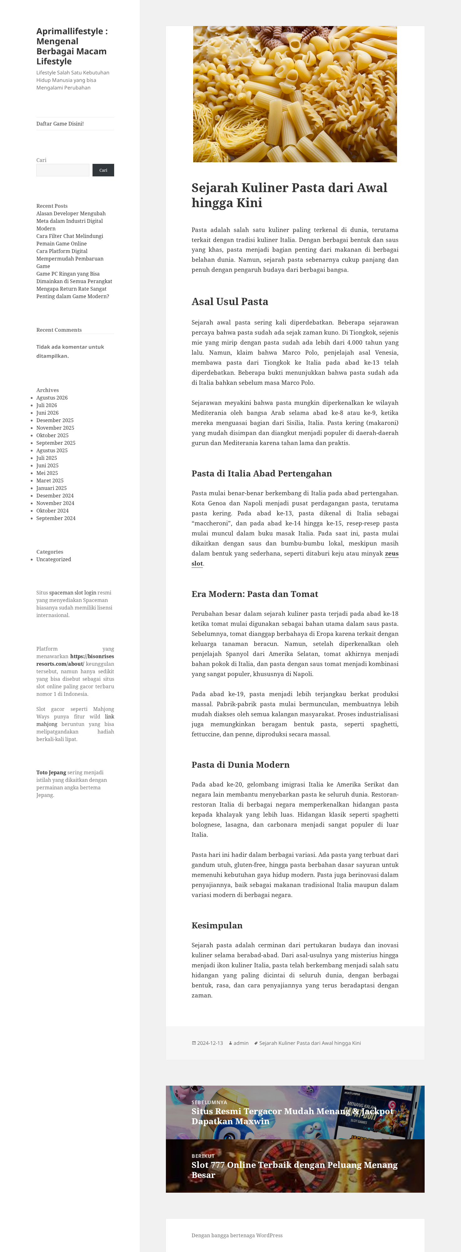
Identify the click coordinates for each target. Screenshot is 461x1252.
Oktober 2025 (52, 435)
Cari (41, 160)
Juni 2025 (47, 465)
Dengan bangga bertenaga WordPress (237, 1235)
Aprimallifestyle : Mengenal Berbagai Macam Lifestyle (72, 46)
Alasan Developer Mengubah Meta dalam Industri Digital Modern (71, 221)
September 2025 (56, 442)
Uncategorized (53, 559)
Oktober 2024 (52, 510)
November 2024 (55, 503)
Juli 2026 (46, 405)
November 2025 (55, 427)
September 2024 (56, 518)
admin (241, 1043)
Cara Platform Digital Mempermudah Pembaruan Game (69, 259)
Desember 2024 (55, 495)
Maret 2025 (50, 480)
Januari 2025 (51, 488)
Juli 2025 (46, 457)
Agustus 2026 (52, 397)
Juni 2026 (47, 412)
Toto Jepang (51, 772)
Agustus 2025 (52, 450)
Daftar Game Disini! (60, 123)
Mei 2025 (47, 473)
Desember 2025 (55, 420)
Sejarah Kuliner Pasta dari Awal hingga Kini (310, 1043)
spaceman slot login (72, 592)
